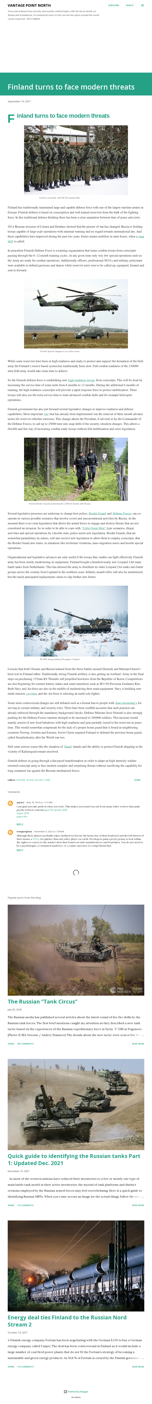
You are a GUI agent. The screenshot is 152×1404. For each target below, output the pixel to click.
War (48, 780)
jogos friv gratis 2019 (55, 809)
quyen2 (20, 802)
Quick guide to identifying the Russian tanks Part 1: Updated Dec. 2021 (74, 1159)
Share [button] (137, 780)
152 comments (25, 1205)
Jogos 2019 (23, 813)
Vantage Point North (29, 5)
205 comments (25, 1043)
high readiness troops (81, 380)
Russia (30, 780)
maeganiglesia (24, 831)
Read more (138, 1043)
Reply (20, 824)
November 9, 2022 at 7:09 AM (49, 831)
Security (39, 780)
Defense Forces (122, 513)
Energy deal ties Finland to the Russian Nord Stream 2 (67, 1321)
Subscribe (113, 5)
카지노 (36, 838)
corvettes (32, 693)
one (46, 414)
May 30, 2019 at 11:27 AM (39, 802)
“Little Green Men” (94, 528)
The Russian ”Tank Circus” (42, 1001)
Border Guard (97, 513)
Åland (68, 746)
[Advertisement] (76, 50)
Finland (20, 780)
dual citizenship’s (126, 703)
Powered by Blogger (77, 1391)
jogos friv (22, 816)
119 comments (25, 1366)
